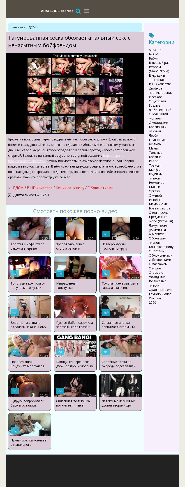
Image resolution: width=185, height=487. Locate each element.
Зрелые (154, 105)
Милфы (154, 170)
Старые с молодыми (157, 274)
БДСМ (18, 187)
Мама (153, 148)
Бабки (153, 58)
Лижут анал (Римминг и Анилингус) (158, 229)
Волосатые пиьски (157, 283)
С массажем (158, 264)
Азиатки (155, 50)
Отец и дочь (158, 212)
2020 (152, 302)
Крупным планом (155, 176)
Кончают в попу (70, 187)
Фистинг (155, 298)
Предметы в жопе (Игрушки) (161, 219)
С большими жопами (158, 116)
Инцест (154, 200)
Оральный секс (160, 289)
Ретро (153, 161)
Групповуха (157, 140)
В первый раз (159, 62)
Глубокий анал (160, 294)
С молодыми (158, 122)
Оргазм (154, 191)
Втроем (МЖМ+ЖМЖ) (159, 69)
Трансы (154, 165)
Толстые (155, 152)
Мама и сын (158, 204)
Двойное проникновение (161, 90)
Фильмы (155, 144)
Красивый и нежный (157, 129)
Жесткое (155, 97)
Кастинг (155, 157)
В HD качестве (40, 187)
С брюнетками (100, 187)
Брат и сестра (159, 208)
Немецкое (156, 182)
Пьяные (155, 187)
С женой (155, 195)
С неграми (156, 251)
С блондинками (160, 255)
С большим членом (157, 240)
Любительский (160, 110)
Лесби (153, 135)
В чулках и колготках (157, 77)
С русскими (157, 101)
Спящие (155, 268)
